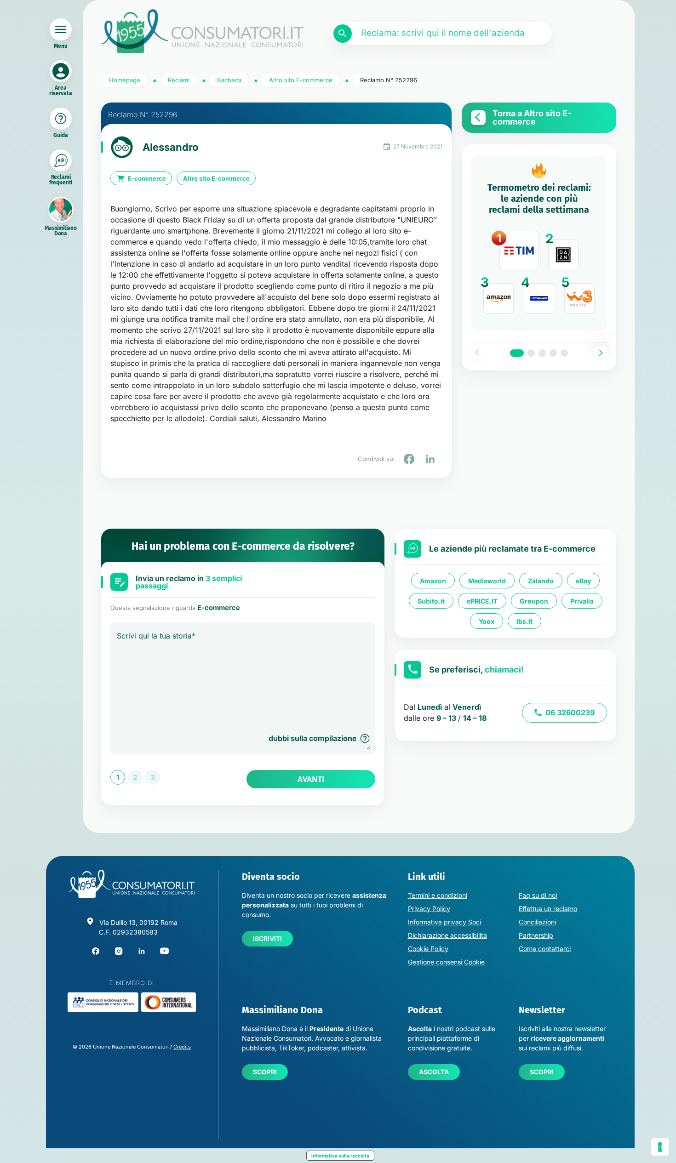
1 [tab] (517, 353)
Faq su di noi (538, 895)
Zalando (541, 581)
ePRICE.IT (482, 601)
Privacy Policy (429, 908)
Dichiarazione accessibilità (447, 935)
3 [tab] (542, 353)
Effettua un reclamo (548, 908)
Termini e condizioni (437, 895)
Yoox (486, 621)
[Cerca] (342, 33)
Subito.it (431, 601)
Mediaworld (487, 581)
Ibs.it (524, 621)
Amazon (433, 581)
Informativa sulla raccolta (340, 1155)
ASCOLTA (434, 1072)
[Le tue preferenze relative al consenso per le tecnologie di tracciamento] (660, 1147)
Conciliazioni (537, 922)
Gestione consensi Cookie (446, 962)
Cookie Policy (428, 948)
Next (600, 352)
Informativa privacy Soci (444, 922)
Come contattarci (545, 948)
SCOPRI (265, 1072)
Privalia (582, 601)
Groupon (534, 601)
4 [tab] (553, 353)
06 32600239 (570, 712)
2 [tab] (531, 353)
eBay (583, 581)
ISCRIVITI (267, 938)
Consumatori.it (202, 31)
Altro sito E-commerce (216, 178)
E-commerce (147, 178)
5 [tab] (564, 353)
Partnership (536, 935)
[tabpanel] (539, 243)
